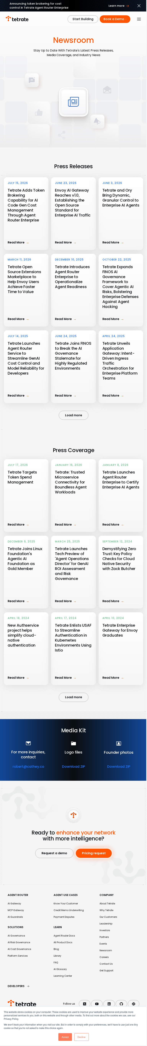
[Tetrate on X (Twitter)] (84, 1004)
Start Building (83, 19)
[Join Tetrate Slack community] (133, 1004)
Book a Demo (114, 19)
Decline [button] (82, 1037)
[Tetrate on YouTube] (97, 1004)
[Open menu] (139, 19)
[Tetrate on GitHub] (121, 1004)
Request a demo (54, 853)
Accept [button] (65, 1037)
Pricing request (94, 853)
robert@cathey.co (28, 766)
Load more (73, 415)
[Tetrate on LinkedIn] (109, 1004)
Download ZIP (73, 766)
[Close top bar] (139, 6)
